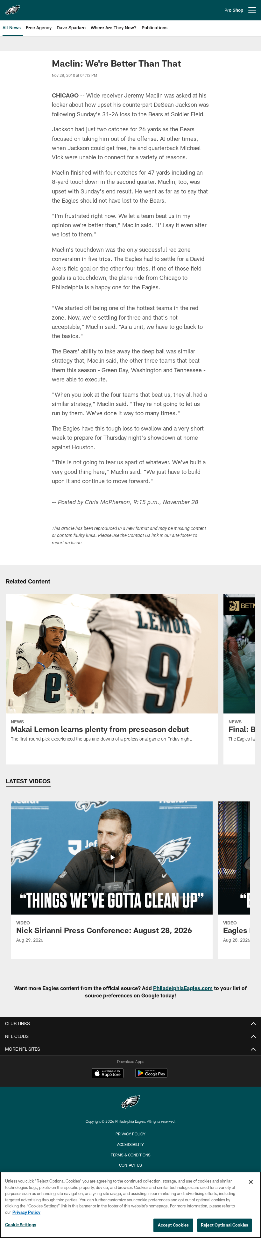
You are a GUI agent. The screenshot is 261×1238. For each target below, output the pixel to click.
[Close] (251, 1182)
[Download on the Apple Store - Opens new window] (107, 1073)
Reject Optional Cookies (224, 1224)
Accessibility (130, 1144)
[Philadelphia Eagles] (130, 1103)
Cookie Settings (20, 1224)
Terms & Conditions (131, 1155)
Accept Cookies (173, 1224)
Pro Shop (233, 10)
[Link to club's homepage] (12, 8)
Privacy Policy (130, 1134)
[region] (130, 1205)
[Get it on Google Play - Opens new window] (151, 1076)
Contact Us (130, 1165)
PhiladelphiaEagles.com (183, 988)
